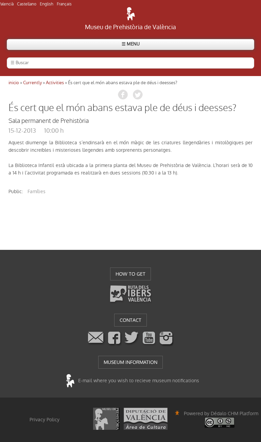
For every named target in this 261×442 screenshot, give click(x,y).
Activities (55, 83)
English (46, 4)
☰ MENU (131, 44)
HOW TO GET (130, 274)
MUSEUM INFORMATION (130, 362)
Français (64, 4)
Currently (32, 83)
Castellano (26, 4)
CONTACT (130, 320)
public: (15, 191)
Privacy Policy (44, 419)
